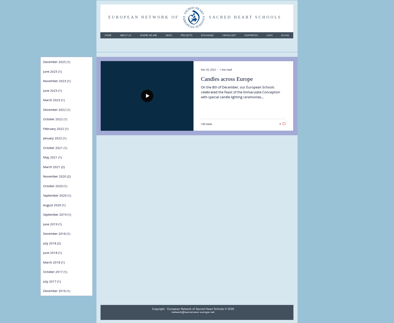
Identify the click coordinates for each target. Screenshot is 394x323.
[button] (125, 35)
